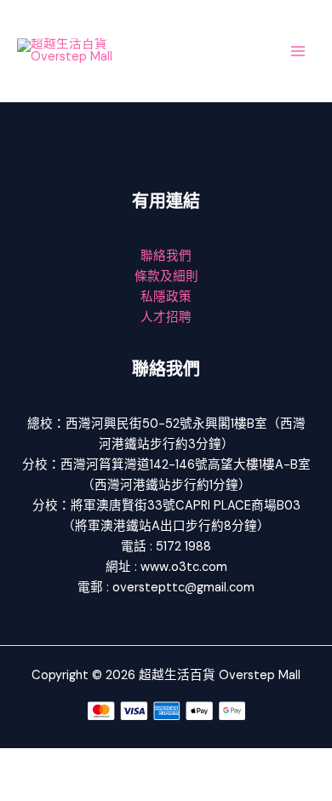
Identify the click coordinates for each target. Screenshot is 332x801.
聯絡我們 (166, 256)
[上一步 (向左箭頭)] (25, 788)
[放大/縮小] (25, 762)
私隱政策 (166, 297)
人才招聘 (166, 317)
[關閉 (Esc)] (189, 762)
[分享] (134, 762)
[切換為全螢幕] (80, 762)
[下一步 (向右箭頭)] (80, 788)
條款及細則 (166, 276)
